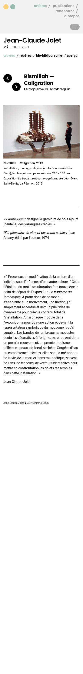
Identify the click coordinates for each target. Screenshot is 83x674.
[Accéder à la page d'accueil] (10, 6)
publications (63, 6)
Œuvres (9, 55)
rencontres (65, 11)
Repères (25, 55)
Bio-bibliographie (49, 55)
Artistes (40, 6)
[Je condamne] (7, 78)
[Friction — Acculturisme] (16, 87)
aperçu (72, 55)
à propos (72, 16)
